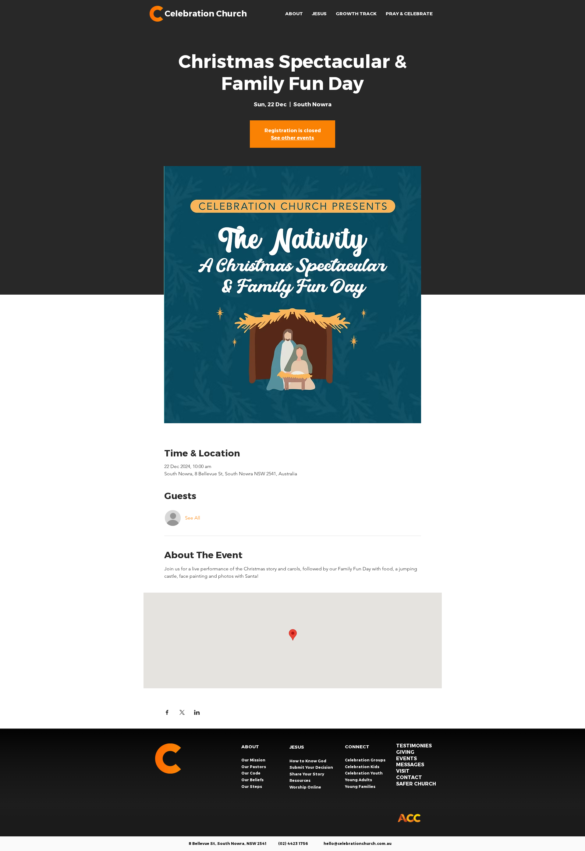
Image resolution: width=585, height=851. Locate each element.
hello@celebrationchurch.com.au (358, 843)
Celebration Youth (364, 773)
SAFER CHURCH (416, 783)
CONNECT (357, 746)
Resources (299, 780)
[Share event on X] (182, 712)
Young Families (360, 786)
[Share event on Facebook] (167, 712)
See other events (292, 137)
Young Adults (359, 780)
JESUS (296, 747)
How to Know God (307, 761)
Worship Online (305, 787)
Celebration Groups (365, 760)
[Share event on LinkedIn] (197, 712)
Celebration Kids (362, 766)
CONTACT (409, 777)
